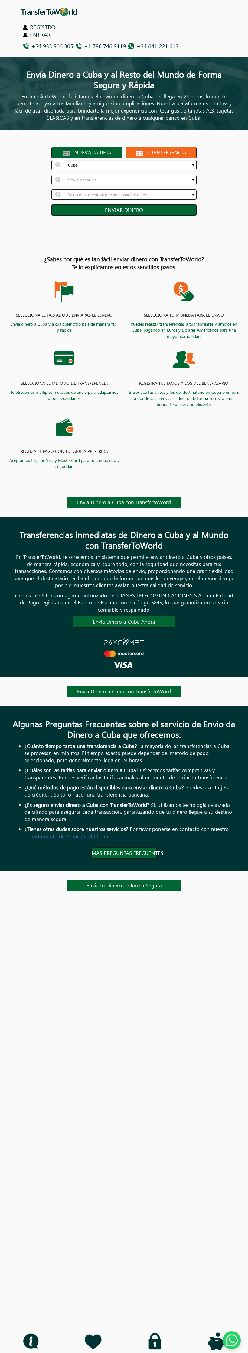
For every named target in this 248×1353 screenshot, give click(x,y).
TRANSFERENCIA (164, 152)
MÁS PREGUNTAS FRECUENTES (124, 852)
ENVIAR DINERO (124, 209)
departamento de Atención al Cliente (67, 836)
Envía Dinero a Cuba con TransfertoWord (124, 502)
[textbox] (128, 180)
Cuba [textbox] (73, 165)
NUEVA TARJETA (90, 152)
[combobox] (130, 165)
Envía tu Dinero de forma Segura (124, 885)
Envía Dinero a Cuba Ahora (124, 621)
